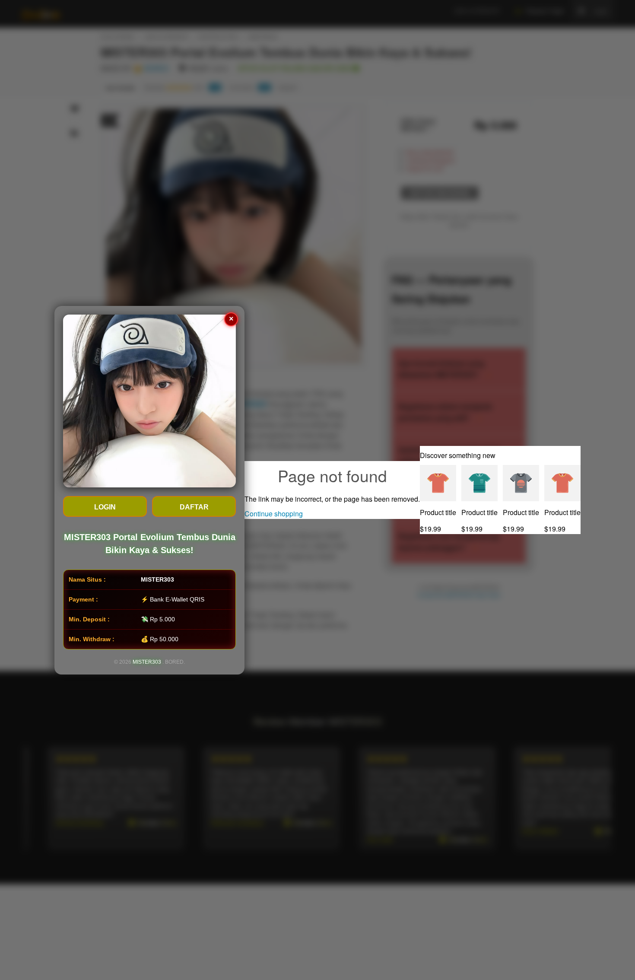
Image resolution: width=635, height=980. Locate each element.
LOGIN (105, 507)
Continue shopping (273, 514)
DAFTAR (194, 507)
